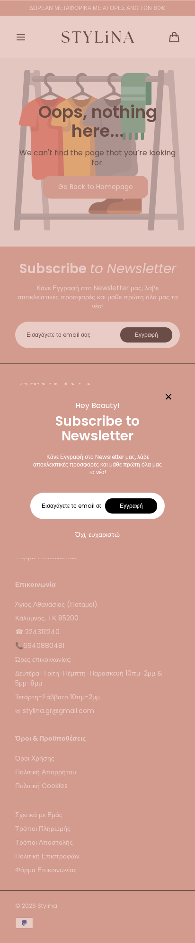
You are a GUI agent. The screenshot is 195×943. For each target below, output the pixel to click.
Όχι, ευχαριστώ (97, 534)
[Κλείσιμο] (168, 397)
